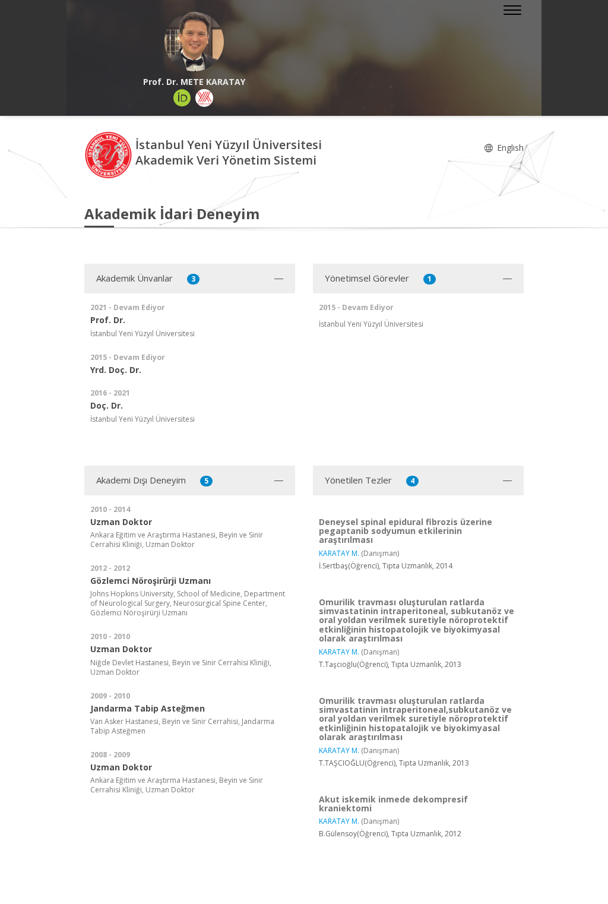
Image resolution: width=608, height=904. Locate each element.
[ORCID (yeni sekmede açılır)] (182, 98)
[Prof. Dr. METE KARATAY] (194, 41)
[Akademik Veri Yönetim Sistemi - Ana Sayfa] (109, 154)
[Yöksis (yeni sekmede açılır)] (204, 98)
